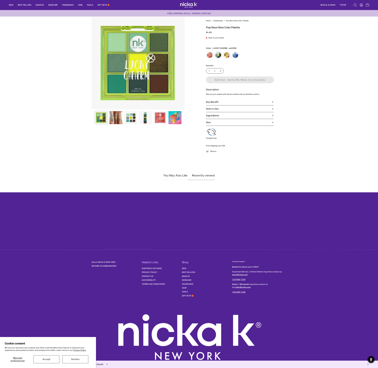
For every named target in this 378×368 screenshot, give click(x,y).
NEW (184, 268)
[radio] (209, 55)
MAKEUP (186, 276)
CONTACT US (147, 276)
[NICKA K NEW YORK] (189, 5)
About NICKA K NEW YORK (103, 262)
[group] (189, 13)
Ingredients (212, 115)
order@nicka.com (242, 287)
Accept (46, 359)
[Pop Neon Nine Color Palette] (101, 117)
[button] (355, 5)
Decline (75, 359)
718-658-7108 (238, 292)
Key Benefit (212, 102)
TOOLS (185, 292)
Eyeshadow (218, 21)
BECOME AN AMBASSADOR (104, 266)
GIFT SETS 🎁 (188, 295)
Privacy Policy (79, 350)
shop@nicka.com (240, 274)
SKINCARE (187, 280)
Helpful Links (150, 262)
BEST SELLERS (188, 272)
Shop (185, 262)
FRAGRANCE (187, 284)
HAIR (184, 288)
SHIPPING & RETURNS (152, 268)
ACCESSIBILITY (149, 280)
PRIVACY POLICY (149, 272)
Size (208, 122)
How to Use (212, 108)
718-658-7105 (238, 279)
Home (208, 21)
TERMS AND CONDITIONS (153, 284)
